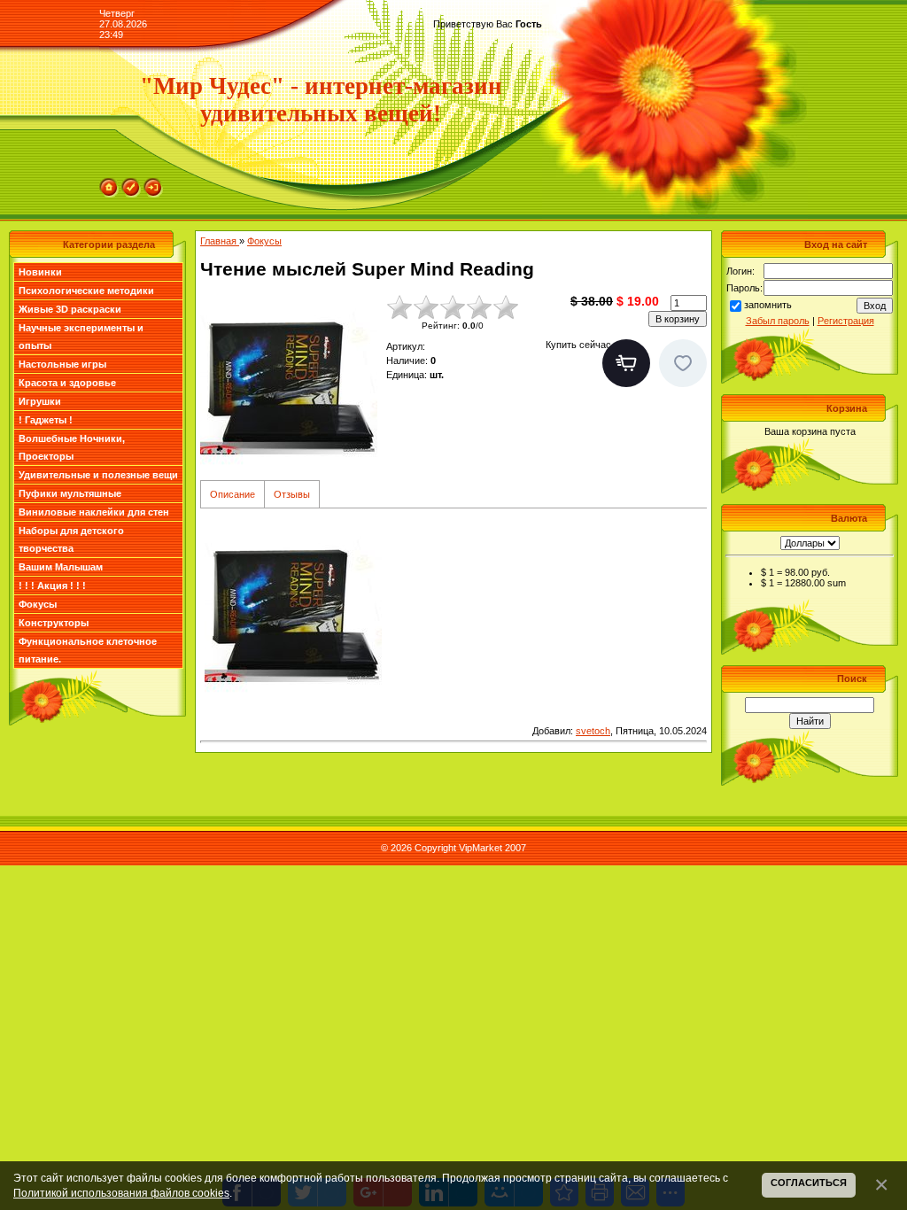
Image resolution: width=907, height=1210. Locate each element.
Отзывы (292, 494)
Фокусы (38, 604)
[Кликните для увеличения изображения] (288, 382)
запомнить (768, 304)
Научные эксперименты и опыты (81, 336)
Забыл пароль (778, 320)
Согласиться (809, 1182)
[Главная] (109, 183)
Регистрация (846, 320)
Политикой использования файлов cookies (121, 1192)
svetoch (593, 730)
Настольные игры (62, 364)
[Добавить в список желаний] (683, 363)
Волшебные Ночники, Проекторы (72, 447)
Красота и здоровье (67, 382)
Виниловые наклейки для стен (94, 512)
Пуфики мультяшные (70, 493)
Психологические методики (86, 290)
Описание (232, 494)
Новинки (40, 272)
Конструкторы (54, 622)
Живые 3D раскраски (70, 309)
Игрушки (40, 401)
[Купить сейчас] (626, 363)
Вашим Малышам (61, 567)
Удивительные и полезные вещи (98, 474)
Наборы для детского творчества (71, 539)
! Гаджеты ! (46, 420)
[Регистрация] (131, 183)
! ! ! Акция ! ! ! (52, 585)
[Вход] (153, 183)
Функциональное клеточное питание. (88, 650)
